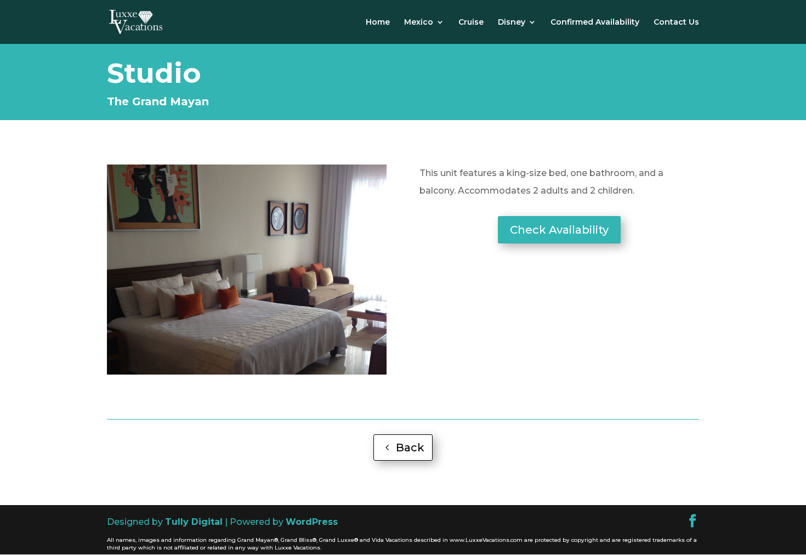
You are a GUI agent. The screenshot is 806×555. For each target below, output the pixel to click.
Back (410, 447)
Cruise (471, 22)
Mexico (418, 22)
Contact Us (676, 22)
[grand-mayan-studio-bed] (247, 371)
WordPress (312, 522)
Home (378, 22)
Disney (511, 22)
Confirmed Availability (594, 22)
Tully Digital (194, 522)
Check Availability (559, 229)
